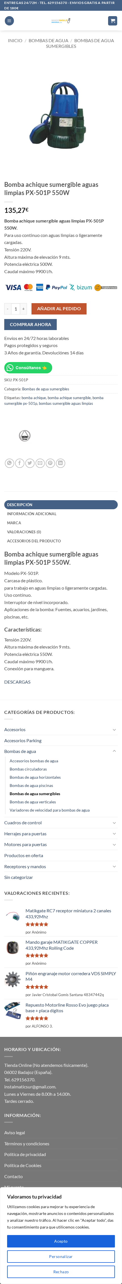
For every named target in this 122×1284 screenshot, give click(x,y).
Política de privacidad (25, 1154)
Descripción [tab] (20, 504)
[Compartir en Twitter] (30, 463)
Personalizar (61, 1256)
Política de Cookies (22, 1165)
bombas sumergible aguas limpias (66, 403)
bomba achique (34, 397)
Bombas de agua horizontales (35, 777)
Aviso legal (14, 1132)
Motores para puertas (25, 844)
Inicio (15, 40)
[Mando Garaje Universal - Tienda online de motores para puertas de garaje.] (61, 21)
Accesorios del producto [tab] (34, 541)
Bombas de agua (48, 40)
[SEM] (25, 437)
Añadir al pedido (59, 308)
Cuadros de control (23, 822)
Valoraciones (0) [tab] (24, 532)
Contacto (13, 1176)
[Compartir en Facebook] (19, 463)
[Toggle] (114, 729)
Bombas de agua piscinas (31, 785)
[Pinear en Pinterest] (50, 463)
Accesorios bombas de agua (34, 760)
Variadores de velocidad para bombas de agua (50, 810)
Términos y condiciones (26, 1143)
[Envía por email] (40, 463)
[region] (61, 1235)
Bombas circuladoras (28, 769)
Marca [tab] (14, 523)
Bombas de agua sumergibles (45, 389)
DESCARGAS (17, 681)
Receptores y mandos (25, 866)
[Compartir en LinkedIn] (60, 463)
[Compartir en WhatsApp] (9, 463)
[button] (9, 20)
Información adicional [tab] (31, 514)
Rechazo (61, 1271)
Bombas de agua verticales (33, 801)
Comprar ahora (30, 324)
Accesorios (15, 729)
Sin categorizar (18, 877)
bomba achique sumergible (69, 397)
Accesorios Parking (22, 740)
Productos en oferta (23, 855)
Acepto (61, 1241)
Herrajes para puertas (25, 833)
